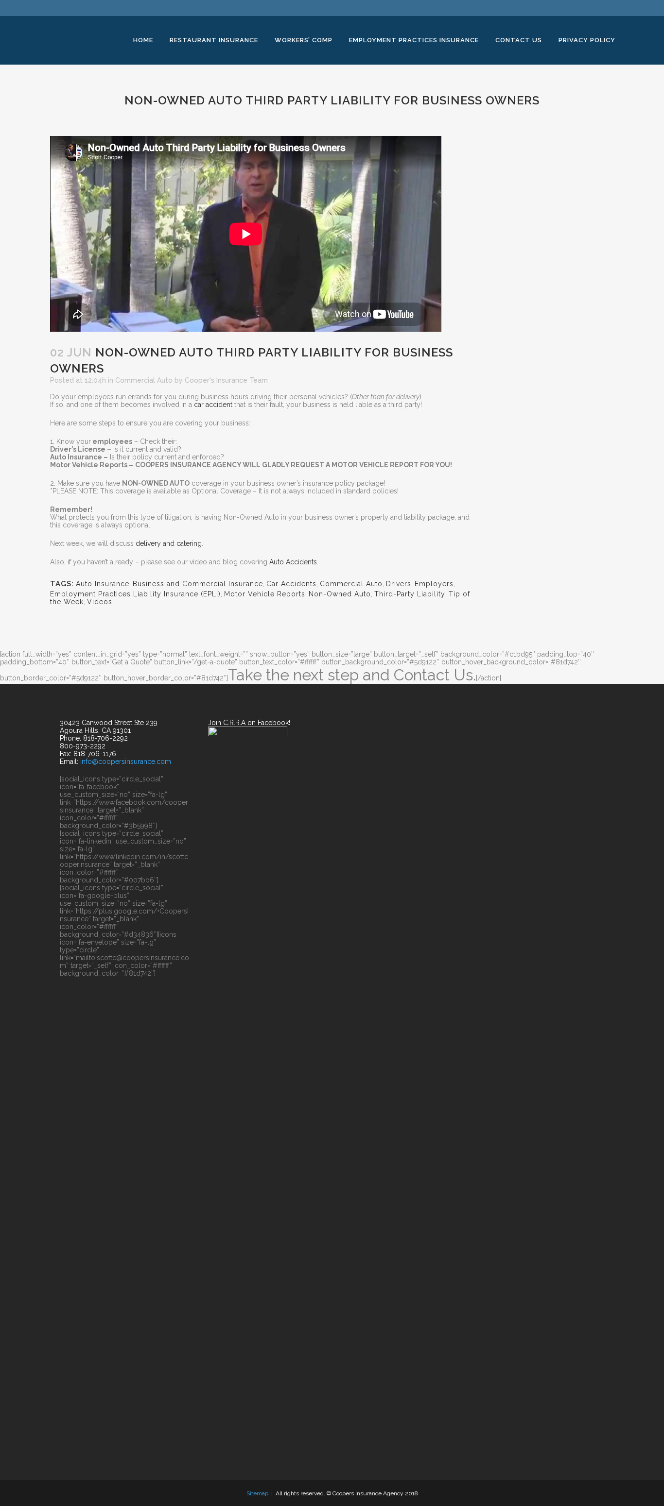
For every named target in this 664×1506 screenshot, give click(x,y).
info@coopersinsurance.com (125, 761)
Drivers (398, 584)
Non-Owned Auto (340, 594)
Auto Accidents (293, 562)
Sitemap (257, 1493)
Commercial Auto (144, 380)
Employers (434, 584)
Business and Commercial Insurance (198, 584)
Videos (99, 602)
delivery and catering (169, 543)
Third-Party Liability (409, 594)
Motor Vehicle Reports (264, 594)
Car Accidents (291, 584)
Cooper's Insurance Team (226, 380)
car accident (213, 404)
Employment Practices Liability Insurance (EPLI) (135, 594)
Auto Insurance (102, 584)
